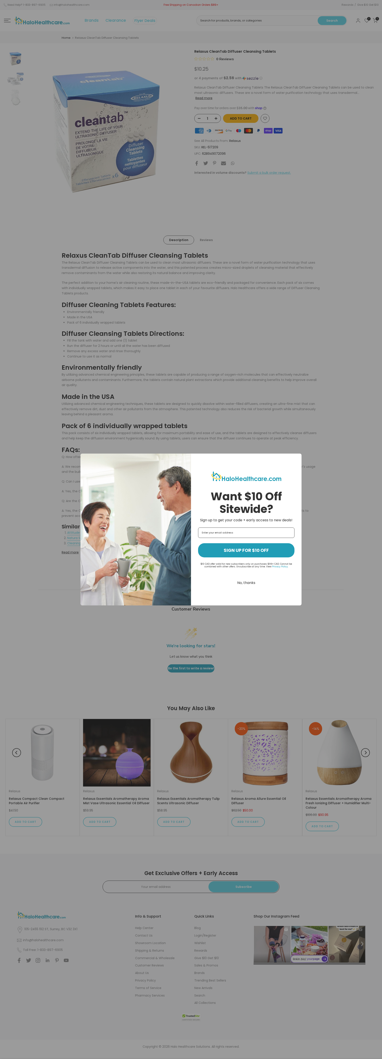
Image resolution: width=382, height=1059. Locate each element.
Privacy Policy (280, 566)
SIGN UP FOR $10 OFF (246, 550)
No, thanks (246, 582)
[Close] (296, 459)
